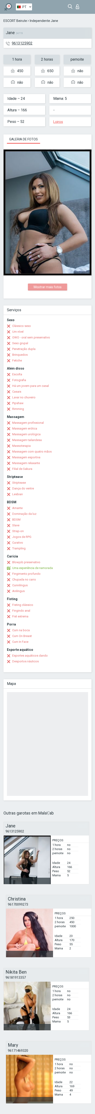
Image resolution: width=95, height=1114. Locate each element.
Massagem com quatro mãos (32, 451)
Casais (16, 391)
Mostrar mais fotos (48, 287)
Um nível (18, 331)
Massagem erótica (24, 428)
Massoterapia (21, 445)
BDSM (16, 519)
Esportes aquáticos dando (30, 655)
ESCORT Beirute (15, 21)
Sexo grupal (20, 343)
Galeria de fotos (23, 139)
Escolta (17, 374)
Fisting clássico (22, 605)
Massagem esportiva (26, 457)
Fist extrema (20, 616)
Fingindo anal (21, 610)
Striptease (19, 482)
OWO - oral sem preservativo (31, 337)
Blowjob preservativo (26, 562)
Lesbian (17, 494)
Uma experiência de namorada (32, 568)
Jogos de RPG (21, 537)
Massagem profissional (28, 422)
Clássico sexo (21, 326)
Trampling (19, 548)
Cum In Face (20, 641)
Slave (15, 525)
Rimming (18, 409)
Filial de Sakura (22, 469)
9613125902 (22, 43)
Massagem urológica (26, 434)
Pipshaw (18, 403)
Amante (17, 508)
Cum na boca (21, 630)
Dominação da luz (24, 514)
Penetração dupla (24, 349)
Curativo (17, 542)
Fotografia (19, 380)
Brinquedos (20, 354)
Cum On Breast (22, 636)
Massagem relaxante (26, 463)
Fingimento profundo (26, 573)
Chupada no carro (24, 579)
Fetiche (17, 360)
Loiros (58, 122)
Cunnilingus (20, 585)
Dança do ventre (23, 488)
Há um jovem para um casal (30, 386)
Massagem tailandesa (27, 440)
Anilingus (18, 591)
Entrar (78, 5)
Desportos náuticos (25, 661)
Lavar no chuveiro (24, 397)
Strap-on (18, 531)
